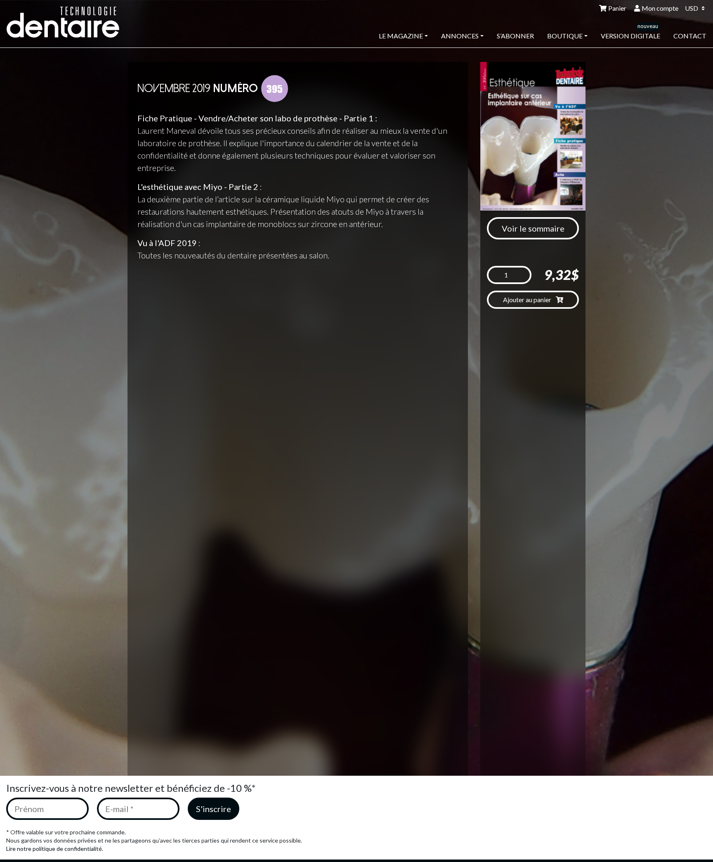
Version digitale (630, 36)
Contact (689, 36)
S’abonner (515, 36)
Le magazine (401, 36)
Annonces (460, 36)
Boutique (565, 36)
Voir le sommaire (533, 228)
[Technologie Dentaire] (68, 22)
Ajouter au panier (527, 299)
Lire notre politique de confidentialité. (54, 848)
